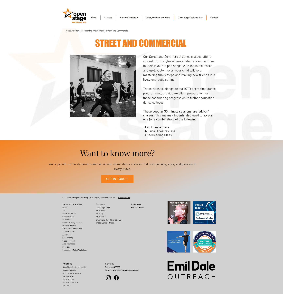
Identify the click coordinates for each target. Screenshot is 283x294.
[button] (93, 17)
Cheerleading (67, 238)
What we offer (72, 31)
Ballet (64, 207)
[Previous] (74, 86)
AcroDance (66, 235)
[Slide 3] (101, 112)
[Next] (131, 86)
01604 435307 (114, 267)
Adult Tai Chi (101, 217)
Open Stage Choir (103, 208)
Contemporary (68, 216)
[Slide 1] (105, 111)
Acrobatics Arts (68, 232)
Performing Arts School (92, 31)
